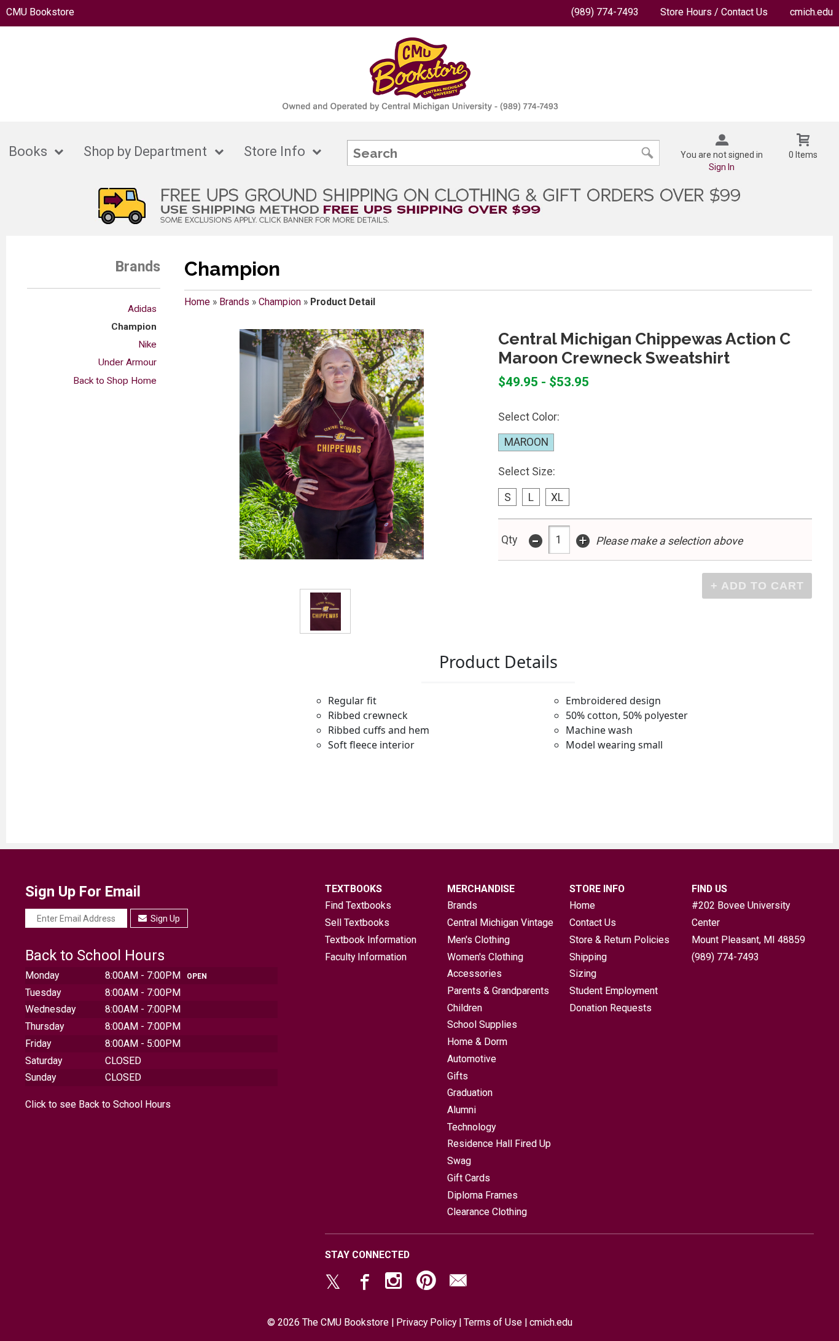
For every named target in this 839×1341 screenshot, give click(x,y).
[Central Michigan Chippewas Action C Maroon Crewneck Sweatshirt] (332, 444)
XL (557, 497)
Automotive (471, 1059)
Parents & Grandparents (498, 991)
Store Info (274, 151)
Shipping (588, 957)
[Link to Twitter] (333, 1283)
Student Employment (613, 991)
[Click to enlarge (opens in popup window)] (325, 612)
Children (464, 1008)
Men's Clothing (478, 940)
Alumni (461, 1110)
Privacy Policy (426, 1322)
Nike (147, 344)
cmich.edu (811, 12)
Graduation (470, 1092)
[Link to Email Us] (458, 1283)
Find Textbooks (358, 905)
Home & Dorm (477, 1042)
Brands (234, 302)
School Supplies (482, 1024)
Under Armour (127, 362)
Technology (471, 1127)
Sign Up (164, 918)
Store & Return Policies (619, 940)
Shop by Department (145, 151)
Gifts (457, 1076)
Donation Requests (610, 1008)
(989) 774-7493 (605, 12)
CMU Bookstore (40, 12)
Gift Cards (468, 1178)
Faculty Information (366, 957)
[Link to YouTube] (426, 1283)
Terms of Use (493, 1322)
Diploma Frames (482, 1195)
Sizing (582, 973)
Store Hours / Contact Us (714, 12)
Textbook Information (370, 940)
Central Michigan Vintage (500, 922)
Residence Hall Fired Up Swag (499, 1152)
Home (197, 302)
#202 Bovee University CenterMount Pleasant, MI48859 (748, 922)
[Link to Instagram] (395, 1283)
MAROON (526, 442)
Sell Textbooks (357, 922)
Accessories (474, 973)
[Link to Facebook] (363, 1283)
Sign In (722, 167)
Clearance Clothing (487, 1212)
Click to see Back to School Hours (98, 1104)
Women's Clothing (485, 957)
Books (28, 151)
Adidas (142, 308)
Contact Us (592, 922)
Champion (134, 326)
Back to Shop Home (115, 380)
